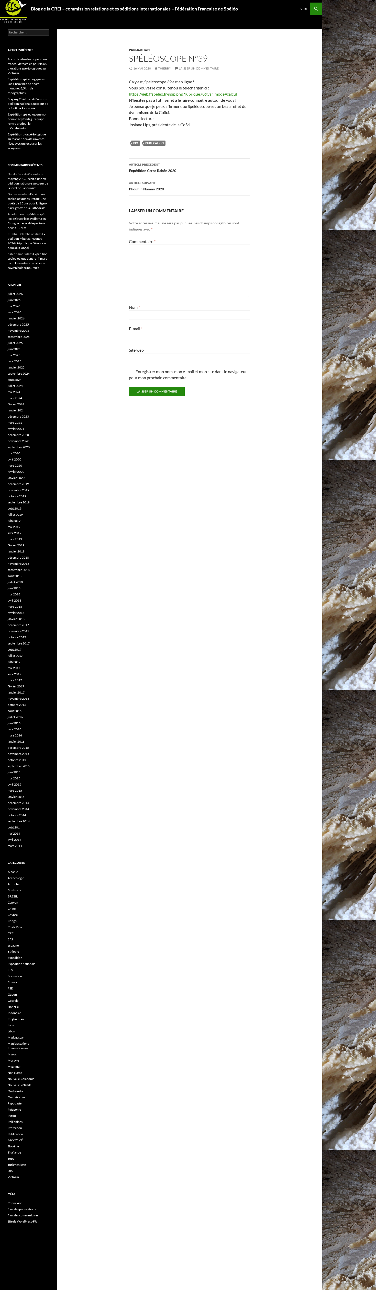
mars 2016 (15, 735)
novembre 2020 (18, 441)
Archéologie (16, 878)
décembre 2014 (18, 803)
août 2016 (14, 711)
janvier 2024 (16, 410)
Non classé (15, 1073)
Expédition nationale (21, 964)
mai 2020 (14, 453)
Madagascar (16, 1037)
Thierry (164, 68)
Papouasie (14, 1103)
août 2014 (14, 827)
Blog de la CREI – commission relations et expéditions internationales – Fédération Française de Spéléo (134, 8)
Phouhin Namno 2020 (146, 186)
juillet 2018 (15, 582)
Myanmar (14, 1066)
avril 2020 (14, 459)
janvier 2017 (16, 692)
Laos (11, 1025)
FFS (10, 970)
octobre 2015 (17, 760)
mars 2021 (15, 422)
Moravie (13, 1060)
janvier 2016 (16, 741)
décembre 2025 (18, 324)
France (12, 982)
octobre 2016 (17, 705)
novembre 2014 (18, 809)
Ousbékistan (16, 1091)
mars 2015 (15, 790)
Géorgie (13, 1001)
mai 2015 (14, 778)
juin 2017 (14, 662)
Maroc (12, 1054)
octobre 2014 (17, 815)
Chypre (13, 915)
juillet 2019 (15, 514)
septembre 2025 (19, 337)
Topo (11, 1158)
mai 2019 (14, 527)
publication (154, 143)
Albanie (13, 872)
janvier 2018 (16, 619)
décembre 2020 (18, 435)
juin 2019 (14, 521)
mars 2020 (15, 465)
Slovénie (13, 1146)
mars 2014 (15, 846)
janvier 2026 (16, 318)
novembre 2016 (18, 698)
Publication (139, 50)
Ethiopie (13, 951)
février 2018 (16, 613)
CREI (304, 8)
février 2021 (16, 429)
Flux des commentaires (23, 1215)
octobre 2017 (17, 637)
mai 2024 (14, 392)
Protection (15, 1128)
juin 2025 (14, 349)
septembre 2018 (19, 570)
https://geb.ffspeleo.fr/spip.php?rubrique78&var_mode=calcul (183, 93)
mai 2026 (14, 306)
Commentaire (142, 241)
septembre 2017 (19, 643)
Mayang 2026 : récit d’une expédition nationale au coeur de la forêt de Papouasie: (28, 103)
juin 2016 (14, 723)
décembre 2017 (18, 625)
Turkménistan (17, 1165)
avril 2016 (14, 729)
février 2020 (16, 472)
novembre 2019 (18, 490)
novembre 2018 (18, 564)
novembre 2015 (18, 754)
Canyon (13, 902)
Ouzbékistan (16, 1097)
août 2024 (14, 380)
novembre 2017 (18, 631)
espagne (13, 945)
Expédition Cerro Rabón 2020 (152, 168)
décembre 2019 (18, 484)
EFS (10, 939)
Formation (15, 976)
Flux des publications (22, 1209)
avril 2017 (14, 674)
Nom (134, 307)
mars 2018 (15, 606)
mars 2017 (15, 680)
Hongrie (13, 1007)
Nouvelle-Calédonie (21, 1079)
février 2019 (16, 545)
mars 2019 (15, 539)
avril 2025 (14, 361)
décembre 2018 (18, 557)
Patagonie (14, 1109)
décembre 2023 (18, 416)
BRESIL (13, 896)
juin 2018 (14, 588)
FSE (10, 988)
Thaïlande (14, 1152)
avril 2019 (14, 533)
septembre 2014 (19, 821)
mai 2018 (14, 594)
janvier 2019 (16, 551)
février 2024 (16, 404)
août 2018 (14, 576)
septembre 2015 (19, 766)
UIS (10, 1171)
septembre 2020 (19, 447)
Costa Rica (15, 927)
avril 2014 (14, 840)
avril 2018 (14, 600)
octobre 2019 (17, 496)
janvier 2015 (16, 797)
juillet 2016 (15, 717)
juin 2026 (14, 300)
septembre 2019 (19, 502)
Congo (12, 921)
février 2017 (16, 686)
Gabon (12, 994)
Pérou (12, 1116)
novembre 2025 (18, 330)
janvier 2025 (16, 367)
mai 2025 (14, 355)
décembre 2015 (18, 748)
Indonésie (14, 1013)
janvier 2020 (16, 478)
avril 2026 (14, 312)
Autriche (13, 884)
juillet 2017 (15, 656)
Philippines (15, 1122)
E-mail (135, 328)
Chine (12, 909)
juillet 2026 (15, 294)
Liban (11, 1031)
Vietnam (13, 1177)
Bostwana (14, 890)
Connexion (15, 1203)
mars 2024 (15, 398)
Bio (135, 143)
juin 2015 (14, 772)
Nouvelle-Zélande (19, 1085)
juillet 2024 (15, 386)
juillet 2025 (15, 343)
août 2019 (14, 508)
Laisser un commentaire (199, 68)
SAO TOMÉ (15, 1140)
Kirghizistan (16, 1019)
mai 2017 (14, 668)
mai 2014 (14, 833)
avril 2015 (14, 784)
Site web (136, 350)
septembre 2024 (19, 373)
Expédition (15, 958)
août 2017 (14, 649)
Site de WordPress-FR (22, 1221)
